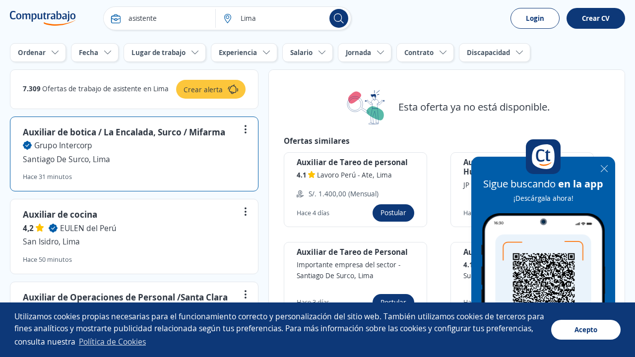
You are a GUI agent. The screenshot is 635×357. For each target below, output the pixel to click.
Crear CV (596, 18)
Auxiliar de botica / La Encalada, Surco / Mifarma (124, 132)
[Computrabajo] (43, 18)
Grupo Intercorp (63, 145)
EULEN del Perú (88, 228)
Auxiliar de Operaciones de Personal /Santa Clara (125, 297)
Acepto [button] (585, 329)
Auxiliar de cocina (60, 214)
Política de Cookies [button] (112, 341)
